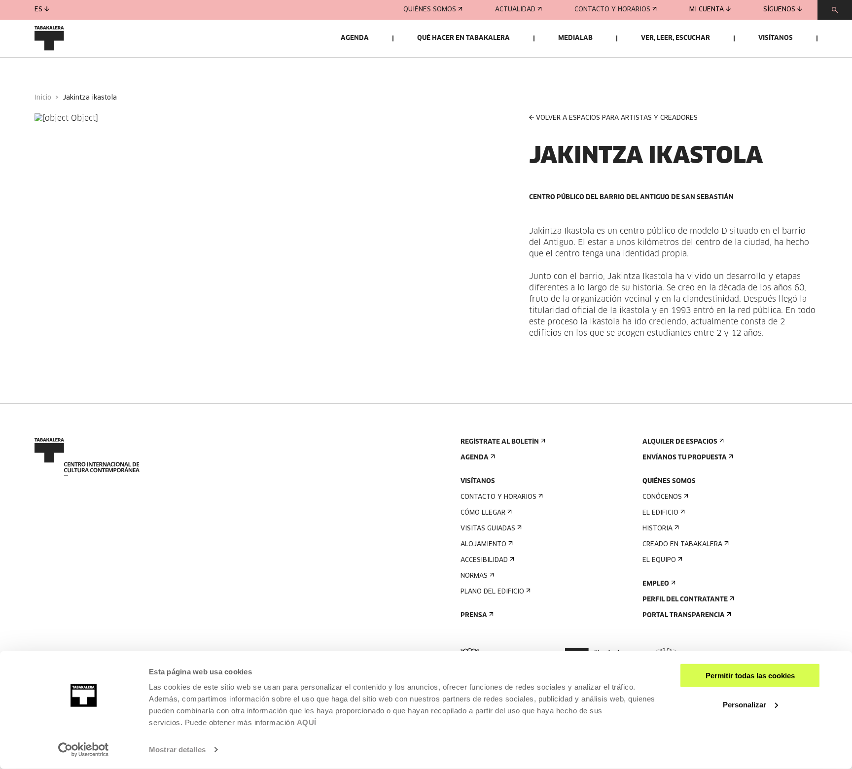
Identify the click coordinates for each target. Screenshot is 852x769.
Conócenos (662, 497)
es (38, 9)
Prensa (474, 615)
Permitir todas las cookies (750, 675)
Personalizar (744, 704)
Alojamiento (483, 544)
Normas (474, 576)
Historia (657, 528)
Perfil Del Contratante (685, 599)
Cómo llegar (483, 513)
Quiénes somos (429, 9)
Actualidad (515, 9)
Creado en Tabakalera (682, 544)
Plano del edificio (492, 592)
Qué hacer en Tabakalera (463, 38)
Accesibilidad (484, 560)
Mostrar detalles (177, 749)
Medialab (575, 38)
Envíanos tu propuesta (684, 457)
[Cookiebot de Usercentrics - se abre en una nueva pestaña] (83, 749)
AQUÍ (307, 722)
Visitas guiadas (488, 528)
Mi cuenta (706, 9)
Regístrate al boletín (500, 442)
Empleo (655, 584)
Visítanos (775, 38)
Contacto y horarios (612, 9)
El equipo (659, 560)
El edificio (660, 513)
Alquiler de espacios (679, 442)
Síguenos (779, 9)
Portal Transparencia (683, 615)
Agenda (355, 38)
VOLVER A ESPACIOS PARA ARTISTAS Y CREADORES (617, 118)
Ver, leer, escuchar (675, 38)
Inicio (43, 98)
